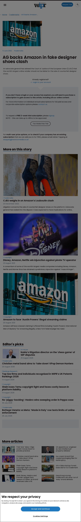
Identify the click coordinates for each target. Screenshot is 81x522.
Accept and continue (40, 509)
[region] (40, 507)
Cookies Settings (40, 516)
